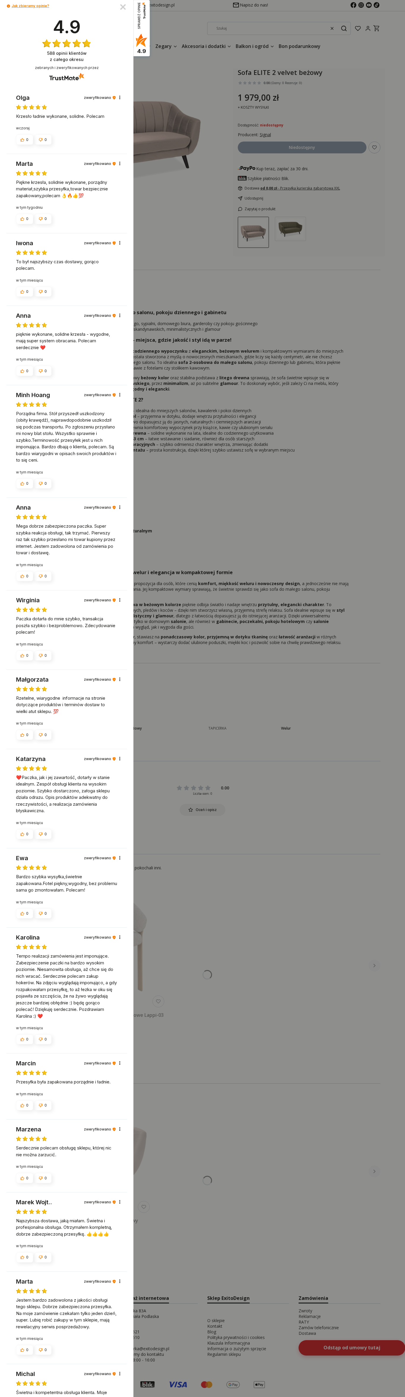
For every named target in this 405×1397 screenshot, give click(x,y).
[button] (8, 6)
